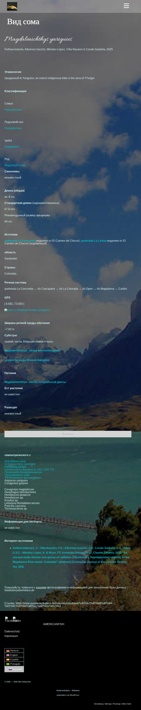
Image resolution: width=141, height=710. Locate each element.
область (10, 252)
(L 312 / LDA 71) (29, 469)
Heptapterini (11, 146)
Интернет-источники (18, 540)
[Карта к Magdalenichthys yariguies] (27, 310)
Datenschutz (12, 631)
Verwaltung (98, 704)
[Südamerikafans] (12, 6)
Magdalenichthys (14, 165)
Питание (10, 373)
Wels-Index (126, 704)
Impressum (11, 636)
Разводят (10, 407)
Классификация (15, 91)
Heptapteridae (13, 109)
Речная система (15, 282)
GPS (7, 297)
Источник (11, 234)
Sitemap (108, 704)
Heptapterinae (13, 128)
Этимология (12, 71)
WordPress (74, 695)
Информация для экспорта (23, 521)
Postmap (116, 704)
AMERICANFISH (53, 624)
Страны (9, 267)
